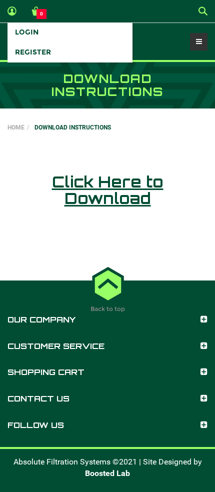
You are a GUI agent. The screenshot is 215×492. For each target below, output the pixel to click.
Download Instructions (72, 127)
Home (16, 127)
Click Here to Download (108, 190)
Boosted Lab (107, 473)
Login (26, 32)
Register (33, 52)
